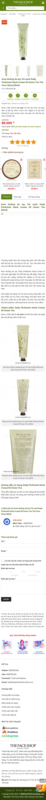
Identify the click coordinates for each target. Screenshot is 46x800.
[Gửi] (41, 8)
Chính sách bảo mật (10, 711)
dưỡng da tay (8, 621)
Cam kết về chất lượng (11, 699)
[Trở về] (3, 8)
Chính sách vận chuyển (11, 707)
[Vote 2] (17, 142)
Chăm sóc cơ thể (24, 14)
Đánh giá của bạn (8, 568)
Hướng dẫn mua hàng (10, 695)
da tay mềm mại (35, 614)
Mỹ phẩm (12, 14)
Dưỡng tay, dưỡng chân (20, 103)
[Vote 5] (33, 142)
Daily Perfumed (38, 616)
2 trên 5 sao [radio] (17, 572)
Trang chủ (3, 14)
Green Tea (9, 626)
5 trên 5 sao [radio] (23, 575)
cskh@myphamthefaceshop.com (20, 682)
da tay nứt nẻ (16, 616)
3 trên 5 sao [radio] (31, 572)
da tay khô (25, 614)
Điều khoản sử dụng (10, 703)
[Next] (41, 41)
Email (4, 551)
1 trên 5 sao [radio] (4, 572)
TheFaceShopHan (18, 678)
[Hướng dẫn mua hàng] (23, 646)
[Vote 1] (12, 142)
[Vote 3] (23, 142)
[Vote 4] (28, 142)
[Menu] (3, 3)
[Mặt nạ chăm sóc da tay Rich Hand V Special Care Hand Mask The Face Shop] (34, 169)
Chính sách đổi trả (9, 715)
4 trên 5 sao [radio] (6, 575)
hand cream (18, 626)
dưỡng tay (11, 624)
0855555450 (14, 670)
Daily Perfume (27, 616)
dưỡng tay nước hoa (23, 624)
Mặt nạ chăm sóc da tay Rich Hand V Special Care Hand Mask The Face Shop (34, 186)
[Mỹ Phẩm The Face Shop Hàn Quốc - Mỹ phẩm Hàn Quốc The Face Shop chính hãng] (23, 3)
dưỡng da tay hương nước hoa (25, 621)
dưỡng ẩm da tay (28, 619)
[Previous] (5, 41)
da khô (18, 614)
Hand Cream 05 (28, 626)
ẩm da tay (11, 614)
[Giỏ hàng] (43, 2)
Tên (3, 541)
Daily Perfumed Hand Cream (11, 619)
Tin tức (19, 790)
